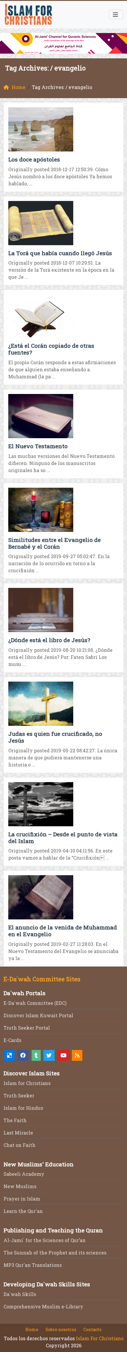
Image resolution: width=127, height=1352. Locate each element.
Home (31, 1329)
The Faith (15, 1120)
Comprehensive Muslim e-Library (43, 1306)
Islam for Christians (27, 1083)
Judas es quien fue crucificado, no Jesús (55, 737)
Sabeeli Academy (24, 1174)
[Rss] (77, 1055)
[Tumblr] (36, 1055)
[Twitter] (49, 1055)
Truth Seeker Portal (27, 1028)
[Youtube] (63, 1055)
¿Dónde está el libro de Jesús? (49, 640)
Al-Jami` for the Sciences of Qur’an (45, 1240)
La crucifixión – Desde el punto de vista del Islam (63, 837)
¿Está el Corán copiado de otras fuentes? (51, 349)
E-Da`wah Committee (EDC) (35, 1003)
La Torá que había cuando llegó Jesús (60, 253)
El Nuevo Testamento (38, 446)
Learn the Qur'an (23, 1211)
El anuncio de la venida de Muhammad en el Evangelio (62, 931)
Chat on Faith (19, 1145)
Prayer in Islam (22, 1199)
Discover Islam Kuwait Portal (38, 1015)
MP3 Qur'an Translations (33, 1265)
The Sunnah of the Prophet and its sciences (55, 1252)
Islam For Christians (99, 1338)
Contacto (92, 1329)
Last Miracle (18, 1133)
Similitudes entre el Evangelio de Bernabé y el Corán (54, 543)
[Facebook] (23, 1055)
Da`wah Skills (20, 1294)
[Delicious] (9, 1055)
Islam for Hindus (23, 1108)
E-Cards (12, 1040)
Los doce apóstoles (34, 159)
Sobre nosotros (60, 1329)
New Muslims (20, 1186)
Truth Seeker (19, 1095)
